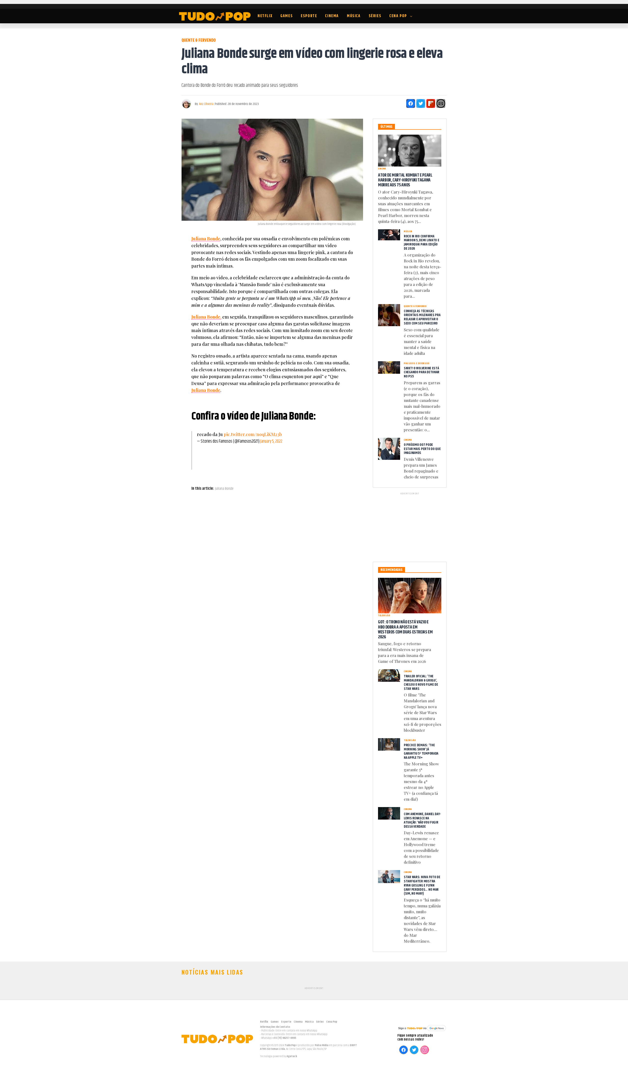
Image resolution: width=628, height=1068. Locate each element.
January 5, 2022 (271, 441)
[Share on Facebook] (410, 103)
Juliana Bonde (205, 239)
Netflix (265, 16)
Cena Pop (398, 16)
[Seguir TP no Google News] (421, 1032)
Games (286, 16)
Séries (375, 16)
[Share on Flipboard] (430, 103)
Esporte (309, 16)
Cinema (332, 16)
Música (354, 16)
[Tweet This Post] (420, 103)
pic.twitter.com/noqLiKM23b (253, 434)
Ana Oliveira (206, 104)
